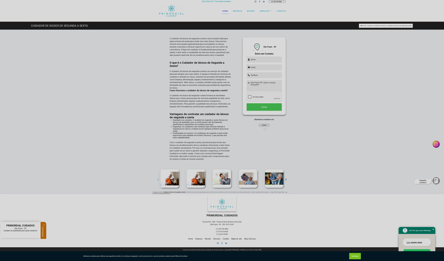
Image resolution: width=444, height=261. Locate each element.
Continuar (355, 256)
